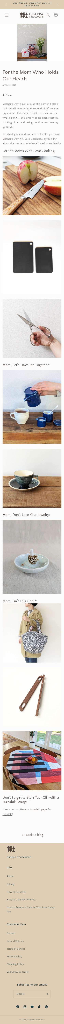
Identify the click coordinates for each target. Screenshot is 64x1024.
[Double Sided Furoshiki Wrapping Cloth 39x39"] (32, 790)
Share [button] (9, 95)
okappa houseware (36, 1020)
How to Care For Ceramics (21, 899)
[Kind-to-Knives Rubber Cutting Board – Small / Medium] (32, 293)
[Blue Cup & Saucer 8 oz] (32, 508)
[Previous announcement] (6, 4)
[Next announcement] (57, 4)
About (10, 876)
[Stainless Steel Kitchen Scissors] (32, 357)
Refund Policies (15, 941)
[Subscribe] (47, 994)
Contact (11, 933)
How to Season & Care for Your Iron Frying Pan (30, 909)
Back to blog (34, 835)
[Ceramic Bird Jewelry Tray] (32, 593)
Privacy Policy (14, 956)
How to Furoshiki (16, 892)
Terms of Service (16, 949)
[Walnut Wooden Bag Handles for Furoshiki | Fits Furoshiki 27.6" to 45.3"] (32, 726)
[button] (7, 15)
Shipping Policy (15, 964)
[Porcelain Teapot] (32, 444)
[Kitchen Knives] (32, 215)
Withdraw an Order (18, 972)
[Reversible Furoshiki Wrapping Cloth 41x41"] (32, 662)
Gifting (10, 884)
